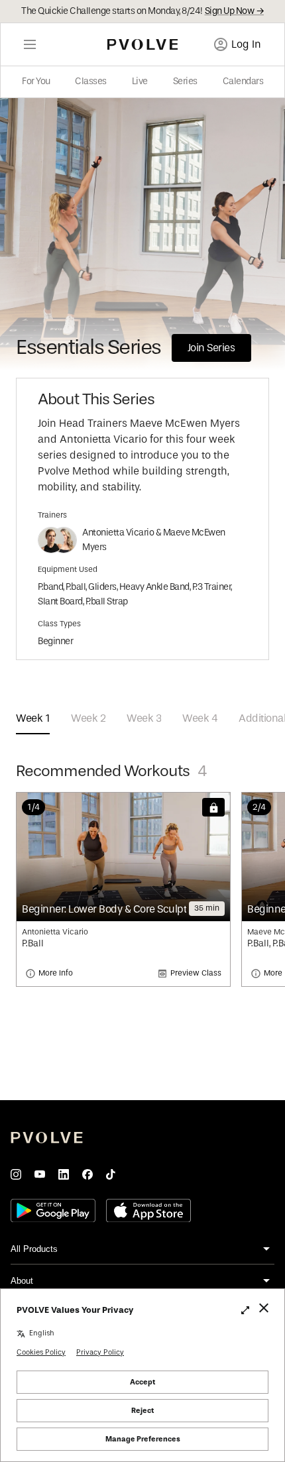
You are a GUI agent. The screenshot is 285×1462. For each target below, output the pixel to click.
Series (185, 81)
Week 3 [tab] (144, 718)
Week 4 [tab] (199, 718)
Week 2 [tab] (88, 718)
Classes (91, 81)
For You (36, 81)
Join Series (211, 348)
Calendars (243, 81)
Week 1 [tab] (33, 718)
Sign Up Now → (234, 11)
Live (140, 81)
